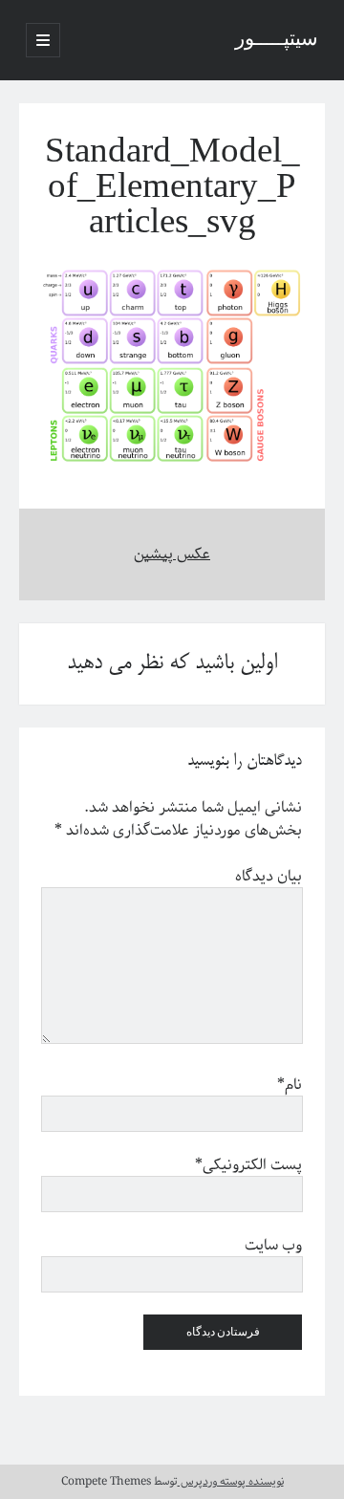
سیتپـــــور (276, 40)
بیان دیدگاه (268, 876)
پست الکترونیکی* (248, 1165)
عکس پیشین (172, 554)
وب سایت (273, 1245)
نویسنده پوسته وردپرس (231, 1481)
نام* (289, 1085)
